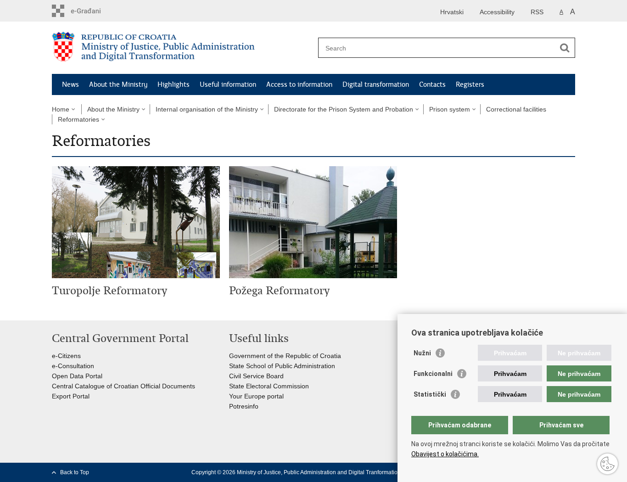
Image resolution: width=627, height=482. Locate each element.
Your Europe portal (256, 396)
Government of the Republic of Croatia (285, 355)
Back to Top (74, 472)
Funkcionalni (433, 373)
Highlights (173, 84)
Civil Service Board (256, 376)
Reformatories (78, 119)
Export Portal (71, 396)
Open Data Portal (77, 376)
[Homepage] (183, 48)
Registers (470, 84)
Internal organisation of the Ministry (207, 109)
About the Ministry (118, 84)
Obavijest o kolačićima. (445, 454)
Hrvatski (452, 12)
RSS (537, 12)
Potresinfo (243, 406)
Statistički (430, 394)
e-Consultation (73, 366)
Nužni (422, 353)
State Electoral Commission (269, 386)
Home (60, 109)
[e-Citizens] (91, 11)
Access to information (299, 84)
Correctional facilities (516, 109)
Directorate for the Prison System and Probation (343, 109)
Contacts (432, 84)
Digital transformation (375, 84)
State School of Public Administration (282, 366)
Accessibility (497, 12)
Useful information (228, 84)
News (70, 84)
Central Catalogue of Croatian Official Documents (123, 386)
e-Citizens (66, 355)
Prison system (449, 109)
